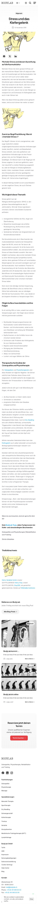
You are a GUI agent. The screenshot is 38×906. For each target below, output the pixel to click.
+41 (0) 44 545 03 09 (12, 892)
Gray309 (17, 585)
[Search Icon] (30, 3)
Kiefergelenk (6, 443)
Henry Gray (19, 583)
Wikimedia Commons (28, 588)
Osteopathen (8, 370)
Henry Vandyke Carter (9, 580)
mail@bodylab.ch (11, 887)
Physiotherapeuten (22, 370)
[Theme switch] (25, 2)
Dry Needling (29, 420)
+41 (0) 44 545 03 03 (14, 890)
